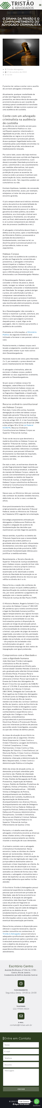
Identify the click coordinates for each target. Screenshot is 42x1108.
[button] (40, 5)
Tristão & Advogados (12, 934)
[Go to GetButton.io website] (36, 1105)
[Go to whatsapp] (36, 1101)
